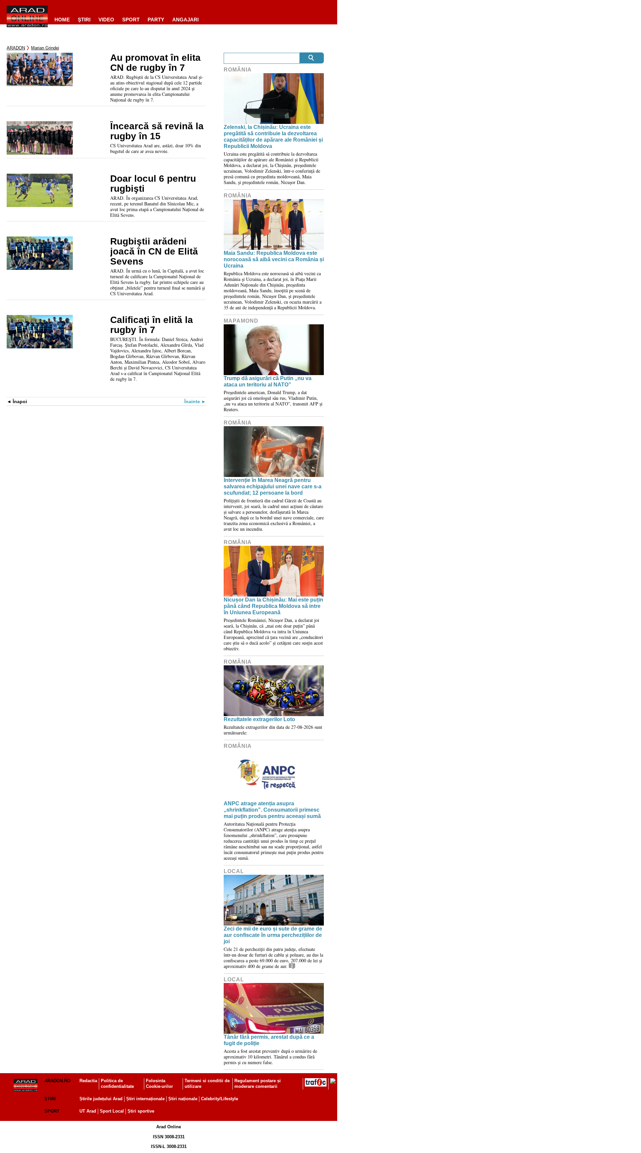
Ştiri (84, 19)
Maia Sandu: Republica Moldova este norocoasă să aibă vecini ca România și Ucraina (274, 259)
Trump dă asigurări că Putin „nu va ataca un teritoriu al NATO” (267, 381)
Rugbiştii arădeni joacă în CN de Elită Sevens (154, 251)
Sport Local (112, 1111)
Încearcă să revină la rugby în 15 (157, 131)
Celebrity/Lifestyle (219, 1098)
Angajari (185, 19)
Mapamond (241, 321)
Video (106, 19)
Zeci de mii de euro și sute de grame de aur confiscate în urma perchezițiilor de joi (273, 935)
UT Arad (87, 1111)
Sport (131, 19)
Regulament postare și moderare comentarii (257, 1083)
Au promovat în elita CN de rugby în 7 (155, 63)
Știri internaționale (145, 1098)
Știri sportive (141, 1111)
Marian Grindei (45, 47)
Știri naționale (182, 1098)
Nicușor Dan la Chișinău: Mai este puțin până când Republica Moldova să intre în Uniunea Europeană (273, 606)
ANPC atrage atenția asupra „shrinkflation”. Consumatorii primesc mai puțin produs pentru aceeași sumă (272, 810)
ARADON (16, 47)
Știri (50, 1098)
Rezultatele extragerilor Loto (259, 719)
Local (234, 871)
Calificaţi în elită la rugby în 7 (151, 325)
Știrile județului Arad (101, 1098)
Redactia (88, 1080)
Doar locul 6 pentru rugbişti (153, 184)
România (238, 69)
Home (62, 19)
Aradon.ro (57, 1080)
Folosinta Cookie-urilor (159, 1083)
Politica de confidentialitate (117, 1083)
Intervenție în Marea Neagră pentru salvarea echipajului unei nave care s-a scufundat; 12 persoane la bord (273, 486)
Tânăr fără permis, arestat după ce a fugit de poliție (269, 1040)
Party (156, 19)
